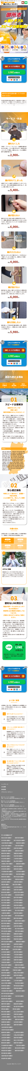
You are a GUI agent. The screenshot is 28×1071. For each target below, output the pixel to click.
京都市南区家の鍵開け (7, 1056)
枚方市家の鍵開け (19, 928)
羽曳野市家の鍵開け (6, 1048)
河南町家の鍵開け (19, 879)
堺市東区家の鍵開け (6, 928)
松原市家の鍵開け (19, 931)
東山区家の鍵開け (18, 861)
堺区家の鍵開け (5, 884)
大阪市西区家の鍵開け (7, 1027)
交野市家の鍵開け (18, 882)
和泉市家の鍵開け (5, 939)
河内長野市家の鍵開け (19, 908)
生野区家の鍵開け (5, 936)
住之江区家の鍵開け (19, 1011)
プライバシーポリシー (7, 792)
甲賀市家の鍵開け (5, 934)
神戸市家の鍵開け (18, 947)
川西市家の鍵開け (5, 887)
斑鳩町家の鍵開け (5, 988)
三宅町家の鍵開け (18, 858)
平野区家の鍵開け (5, 962)
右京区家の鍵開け (18, 1022)
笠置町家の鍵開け (5, 1022)
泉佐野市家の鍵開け (6, 1058)
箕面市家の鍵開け (5, 926)
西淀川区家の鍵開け (6, 838)
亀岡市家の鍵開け (19, 1050)
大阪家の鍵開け (5, 970)
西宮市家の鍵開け (5, 973)
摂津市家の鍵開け (18, 866)
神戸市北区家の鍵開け (7, 941)
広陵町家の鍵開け (5, 905)
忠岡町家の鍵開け (18, 944)
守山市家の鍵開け (18, 962)
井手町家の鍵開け (5, 840)
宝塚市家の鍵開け (5, 980)
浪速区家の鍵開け (18, 923)
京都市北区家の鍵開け (7, 1001)
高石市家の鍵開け (5, 900)
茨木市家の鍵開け (19, 910)
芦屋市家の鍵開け (5, 967)
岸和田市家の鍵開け (6, 1050)
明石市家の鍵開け (5, 1011)
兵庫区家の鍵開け (19, 851)
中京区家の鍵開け (18, 936)
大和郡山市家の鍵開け (7, 864)
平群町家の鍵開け (17, 970)
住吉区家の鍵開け (19, 895)
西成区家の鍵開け (20, 843)
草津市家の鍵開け (18, 913)
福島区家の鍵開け (5, 944)
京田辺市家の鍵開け (6, 1019)
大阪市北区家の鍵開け (7, 874)
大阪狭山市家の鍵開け (19, 967)
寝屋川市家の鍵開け (19, 1017)
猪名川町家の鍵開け (6, 915)
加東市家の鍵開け (18, 889)
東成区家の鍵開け (5, 856)
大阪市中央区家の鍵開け (7, 1030)
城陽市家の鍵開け (19, 965)
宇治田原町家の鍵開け (7, 1045)
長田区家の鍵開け (5, 1006)
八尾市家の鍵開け (5, 1035)
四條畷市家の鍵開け (6, 851)
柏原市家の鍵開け (18, 975)
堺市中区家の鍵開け (19, 876)
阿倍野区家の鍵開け (6, 910)
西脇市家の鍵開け (5, 861)
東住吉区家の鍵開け (20, 1048)
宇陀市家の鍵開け (5, 918)
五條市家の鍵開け (5, 908)
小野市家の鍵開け (5, 1040)
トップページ (4, 784)
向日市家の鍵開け (5, 902)
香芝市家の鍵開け (5, 923)
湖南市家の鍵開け (19, 1019)
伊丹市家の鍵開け (19, 915)
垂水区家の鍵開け (17, 884)
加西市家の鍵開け (5, 882)
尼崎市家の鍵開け (18, 926)
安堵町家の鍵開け (5, 975)
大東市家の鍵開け (19, 845)
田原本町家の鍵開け (20, 921)
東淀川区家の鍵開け (6, 965)
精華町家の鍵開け (20, 941)
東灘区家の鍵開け (18, 934)
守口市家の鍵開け (5, 954)
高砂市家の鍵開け (18, 952)
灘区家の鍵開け (5, 949)
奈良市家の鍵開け (20, 874)
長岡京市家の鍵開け (19, 892)
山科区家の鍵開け (5, 1037)
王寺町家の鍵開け (5, 952)
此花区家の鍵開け (18, 900)
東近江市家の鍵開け (19, 1040)
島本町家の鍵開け (5, 1014)
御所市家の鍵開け (18, 918)
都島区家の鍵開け (18, 1004)
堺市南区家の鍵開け (6, 1053)
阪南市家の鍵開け (5, 876)
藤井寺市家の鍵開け (6, 921)
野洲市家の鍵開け (5, 892)
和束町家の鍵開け (5, 986)
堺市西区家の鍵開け (19, 986)
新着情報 (3, 789)
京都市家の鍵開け (5, 957)
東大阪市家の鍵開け (19, 1006)
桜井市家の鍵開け (18, 897)
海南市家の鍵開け (18, 1024)
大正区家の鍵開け (18, 887)
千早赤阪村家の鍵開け (7, 871)
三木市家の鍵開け (18, 980)
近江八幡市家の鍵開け (7, 978)
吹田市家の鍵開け (18, 856)
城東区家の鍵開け (20, 864)
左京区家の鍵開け (17, 949)
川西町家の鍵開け (18, 957)
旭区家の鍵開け (20, 1001)
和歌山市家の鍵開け (19, 973)
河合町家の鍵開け (19, 983)
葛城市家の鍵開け (18, 1037)
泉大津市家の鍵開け (6, 996)
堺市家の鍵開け (17, 1009)
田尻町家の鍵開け (20, 978)
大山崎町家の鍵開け (19, 1032)
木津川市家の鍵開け (6, 845)
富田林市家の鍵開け (6, 998)
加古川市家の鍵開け (6, 983)
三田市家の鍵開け (19, 996)
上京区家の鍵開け (5, 960)
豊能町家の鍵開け (20, 991)
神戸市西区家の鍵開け (19, 840)
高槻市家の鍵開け (18, 960)
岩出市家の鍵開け (5, 848)
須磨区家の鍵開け (18, 853)
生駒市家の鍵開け (18, 848)
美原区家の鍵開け (18, 869)
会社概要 (3, 787)
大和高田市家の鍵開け (7, 991)
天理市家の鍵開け (18, 1014)
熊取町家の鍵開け (18, 939)
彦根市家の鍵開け (18, 905)
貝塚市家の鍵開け (18, 988)
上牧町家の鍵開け (5, 1017)
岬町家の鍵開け (5, 1009)
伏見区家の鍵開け (5, 869)
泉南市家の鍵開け (19, 838)
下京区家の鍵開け (18, 954)
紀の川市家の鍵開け (6, 895)
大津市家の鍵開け (20, 871)
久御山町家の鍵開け (19, 1035)
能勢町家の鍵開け (5, 1032)
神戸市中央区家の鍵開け (7, 993)
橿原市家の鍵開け (5, 1004)
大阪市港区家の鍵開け (7, 843)
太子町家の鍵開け (18, 902)
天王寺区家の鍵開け (6, 879)
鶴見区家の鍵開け (5, 1043)
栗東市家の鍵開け (5, 853)
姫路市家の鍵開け (18, 1043)
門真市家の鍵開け (20, 1045)
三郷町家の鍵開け (5, 889)
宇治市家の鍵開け (5, 858)
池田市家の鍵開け (5, 897)
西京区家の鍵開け (5, 866)
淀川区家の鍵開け (5, 947)
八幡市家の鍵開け (5, 913)
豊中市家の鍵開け (5, 1024)
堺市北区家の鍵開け (6, 931)
